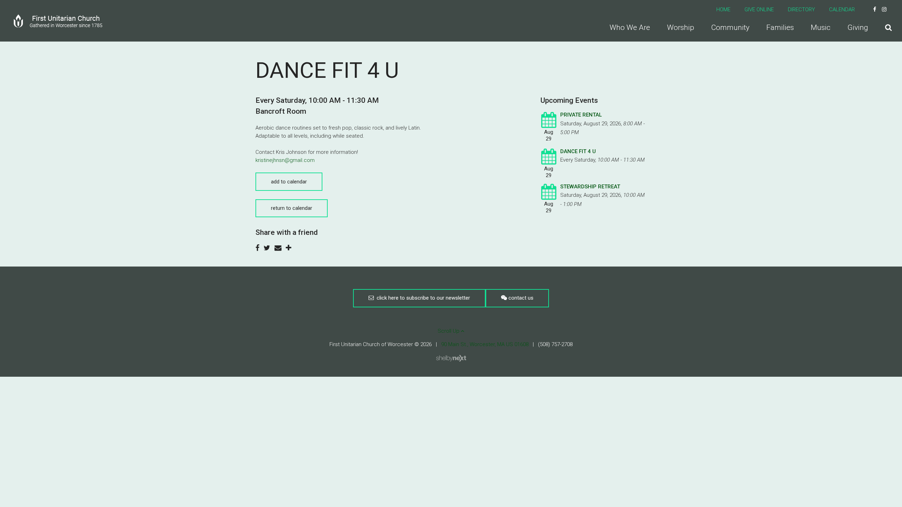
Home (723, 9)
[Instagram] (884, 9)
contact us (520, 298)
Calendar (842, 9)
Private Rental (581, 115)
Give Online (759, 9)
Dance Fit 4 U (578, 151)
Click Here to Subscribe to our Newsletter (422, 298)
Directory (801, 9)
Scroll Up (449, 331)
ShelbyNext (451, 358)
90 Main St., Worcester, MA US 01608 (485, 344)
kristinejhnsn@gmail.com (285, 160)
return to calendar (291, 208)
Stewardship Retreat (590, 186)
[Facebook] (874, 9)
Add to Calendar (289, 182)
